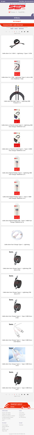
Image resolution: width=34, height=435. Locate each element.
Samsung (21, 28)
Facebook (21, 425)
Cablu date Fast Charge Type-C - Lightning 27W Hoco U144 (17, 269)
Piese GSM (4, 431)
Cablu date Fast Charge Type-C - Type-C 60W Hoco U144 (17, 317)
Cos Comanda (22, 414)
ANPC (3, 420)
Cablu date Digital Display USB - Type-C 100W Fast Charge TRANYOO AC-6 (17, 221)
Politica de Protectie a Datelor (8, 415)
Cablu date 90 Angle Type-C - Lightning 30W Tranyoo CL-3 (17, 102)
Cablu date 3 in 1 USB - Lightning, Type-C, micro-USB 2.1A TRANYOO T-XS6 (17, 78)
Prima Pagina (5, 425)
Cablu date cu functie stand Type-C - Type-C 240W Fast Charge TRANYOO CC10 (17, 149)
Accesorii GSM (7, 25)
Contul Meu (21, 413)
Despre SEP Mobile (6, 413)
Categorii (18, 21)
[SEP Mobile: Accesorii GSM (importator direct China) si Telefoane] (17, 7)
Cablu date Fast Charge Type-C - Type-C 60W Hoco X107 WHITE (17, 340)
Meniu (17, 18)
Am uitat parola (29, 1)
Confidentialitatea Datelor (7, 417)
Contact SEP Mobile (6, 414)
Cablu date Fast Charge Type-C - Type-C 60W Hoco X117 (17, 388)
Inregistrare (21, 415)
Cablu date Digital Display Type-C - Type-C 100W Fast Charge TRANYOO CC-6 (17, 197)
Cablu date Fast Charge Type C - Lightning (17, 244)
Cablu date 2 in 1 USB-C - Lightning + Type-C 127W (17, 53)
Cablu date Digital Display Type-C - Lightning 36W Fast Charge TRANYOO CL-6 (17, 173)
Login (3, 1)
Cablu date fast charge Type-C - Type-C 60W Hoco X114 (17, 364)
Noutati (3, 428)
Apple (11, 28)
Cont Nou (21, 1)
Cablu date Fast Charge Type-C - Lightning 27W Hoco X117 (17, 293)
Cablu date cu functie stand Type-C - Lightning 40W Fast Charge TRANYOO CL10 (17, 125)
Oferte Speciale (5, 426)
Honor (16, 28)
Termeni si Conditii (6, 418)
